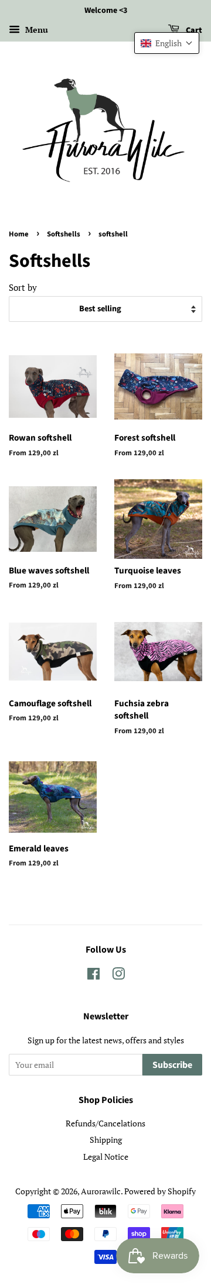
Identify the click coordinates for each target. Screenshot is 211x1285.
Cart (193, 30)
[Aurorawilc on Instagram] (118, 975)
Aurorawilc (101, 1191)
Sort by (23, 287)
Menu (35, 29)
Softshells (63, 234)
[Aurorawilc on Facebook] (93, 975)
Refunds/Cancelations (105, 1123)
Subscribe (172, 1065)
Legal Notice (105, 1156)
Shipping (106, 1139)
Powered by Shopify (160, 1191)
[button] (167, 43)
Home (19, 234)
